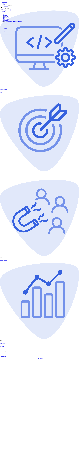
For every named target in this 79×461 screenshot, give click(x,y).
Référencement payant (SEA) (3, 356)
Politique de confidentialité (40, 358)
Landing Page (1, 92)
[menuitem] (40, 1)
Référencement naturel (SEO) (3, 258)
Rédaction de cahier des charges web (3, 178)
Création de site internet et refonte (3, 89)
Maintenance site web (3, 354)
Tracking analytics (2, 346)
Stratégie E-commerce (2, 175)
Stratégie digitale (2, 355)
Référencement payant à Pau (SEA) (3, 260)
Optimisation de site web (2, 343)
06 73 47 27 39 (2, 352)
